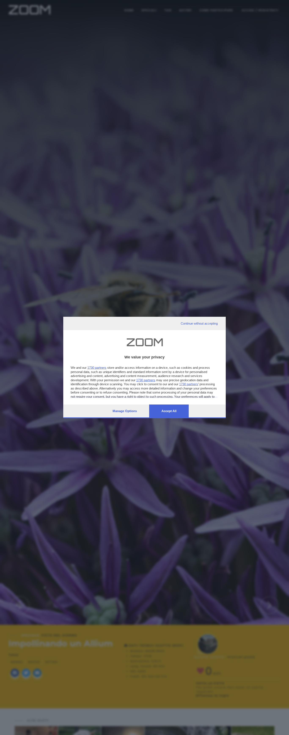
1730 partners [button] (96, 367)
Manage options (125, 411)
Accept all (168, 411)
